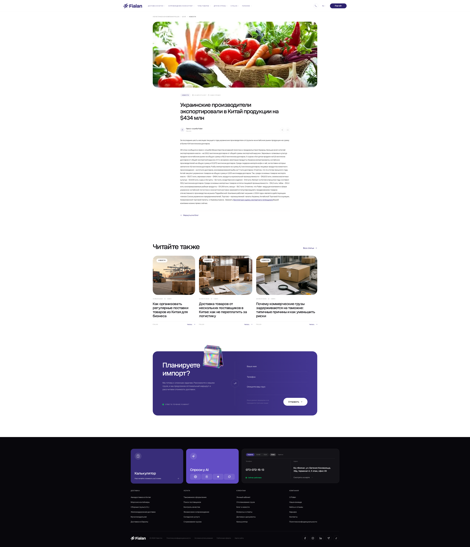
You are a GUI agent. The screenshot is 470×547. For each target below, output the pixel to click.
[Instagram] (313, 538)
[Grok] (229, 477)
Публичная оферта (224, 538)
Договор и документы (246, 517)
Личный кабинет (243, 497)
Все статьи (308, 248)
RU (323, 6)
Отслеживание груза (245, 502)
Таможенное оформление (195, 497)
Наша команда (295, 502)
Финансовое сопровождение (196, 512)
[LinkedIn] (321, 538)
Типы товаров (203, 6)
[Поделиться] (282, 130)
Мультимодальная (139, 517)
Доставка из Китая (155, 6)
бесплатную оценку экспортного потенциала (253, 199)
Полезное (246, 6)
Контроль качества (192, 507)
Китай (258, 455)
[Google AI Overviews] (218, 477)
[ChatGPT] (195, 477)
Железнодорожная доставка (143, 512)
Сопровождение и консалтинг (180, 6)
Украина (250, 455)
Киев (273, 455)
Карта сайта (239, 538)
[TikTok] (336, 538)
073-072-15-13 (255, 470)
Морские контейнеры (140, 502)
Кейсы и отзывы (296, 507)
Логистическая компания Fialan (166, 17)
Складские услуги (192, 517)
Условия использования (203, 538)
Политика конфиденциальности (303, 521)
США (265, 455)
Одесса (280, 455)
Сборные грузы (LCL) (140, 507)
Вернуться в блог (191, 215)
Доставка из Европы (139, 521)
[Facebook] (305, 538)
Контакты (293, 517)
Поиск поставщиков (192, 502)
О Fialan (234, 6)
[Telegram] (328, 538)
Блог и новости (243, 507)
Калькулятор (242, 521)
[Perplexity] (206, 477)
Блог (184, 17)
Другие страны (220, 6)
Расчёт (338, 5)
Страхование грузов (192, 521)
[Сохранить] (287, 130)
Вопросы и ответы (244, 512)
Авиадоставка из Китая (141, 497)
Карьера (293, 512)
